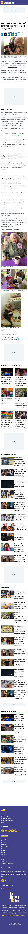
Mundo (3, 852)
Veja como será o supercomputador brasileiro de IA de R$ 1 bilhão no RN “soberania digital (19, 749)
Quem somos (4, 815)
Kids (2, 848)
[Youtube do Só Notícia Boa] (15, 830)
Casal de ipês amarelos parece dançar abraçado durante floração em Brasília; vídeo (20, 760)
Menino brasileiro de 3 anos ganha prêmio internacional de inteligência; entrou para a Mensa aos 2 (20, 494)
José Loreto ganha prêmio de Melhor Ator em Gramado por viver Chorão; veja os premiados (19, 728)
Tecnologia (4, 861)
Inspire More (14, 334)
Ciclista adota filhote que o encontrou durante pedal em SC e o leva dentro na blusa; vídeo (20, 517)
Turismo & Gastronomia (7, 863)
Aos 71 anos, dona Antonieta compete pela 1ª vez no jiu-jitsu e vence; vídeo (19, 536)
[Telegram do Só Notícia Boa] (12, 830)
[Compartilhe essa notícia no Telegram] (16, 34)
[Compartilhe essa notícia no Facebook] (2, 34)
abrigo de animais (13, 155)
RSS (2, 822)
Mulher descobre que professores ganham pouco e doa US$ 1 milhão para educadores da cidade (20, 771)
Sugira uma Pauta (6, 818)
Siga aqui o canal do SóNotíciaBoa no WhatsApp (14, 134)
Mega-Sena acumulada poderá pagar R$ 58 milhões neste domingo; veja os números (20, 683)
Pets (2, 856)
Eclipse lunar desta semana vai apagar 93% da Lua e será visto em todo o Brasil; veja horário (19, 672)
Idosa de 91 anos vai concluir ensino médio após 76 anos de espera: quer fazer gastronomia (20, 605)
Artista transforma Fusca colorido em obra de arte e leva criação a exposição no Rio (20, 738)
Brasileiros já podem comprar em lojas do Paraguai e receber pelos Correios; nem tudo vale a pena (19, 461)
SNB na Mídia (4, 813)
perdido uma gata (12, 67)
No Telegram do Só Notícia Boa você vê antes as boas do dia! (9, 338)
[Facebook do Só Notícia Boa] (2, 830)
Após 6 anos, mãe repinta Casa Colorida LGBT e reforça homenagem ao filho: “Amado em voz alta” (6, 424)
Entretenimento (5, 846)
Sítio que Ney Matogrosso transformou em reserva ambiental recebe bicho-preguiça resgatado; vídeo (21, 402)
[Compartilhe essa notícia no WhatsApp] (12, 34)
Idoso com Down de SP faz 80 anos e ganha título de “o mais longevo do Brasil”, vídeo (20, 662)
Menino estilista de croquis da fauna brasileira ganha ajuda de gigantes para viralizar (19, 641)
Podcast (3, 850)
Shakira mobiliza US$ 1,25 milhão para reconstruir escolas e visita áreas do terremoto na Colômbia (21, 424)
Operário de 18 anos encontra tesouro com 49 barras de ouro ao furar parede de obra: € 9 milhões (19, 629)
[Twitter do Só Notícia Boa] (9, 830)
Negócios (3, 854)
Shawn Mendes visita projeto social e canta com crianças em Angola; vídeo (6, 400)
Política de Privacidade (7, 820)
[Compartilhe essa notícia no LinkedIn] (9, 34)
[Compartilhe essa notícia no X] (5, 34)
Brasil (2, 841)
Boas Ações (4, 839)
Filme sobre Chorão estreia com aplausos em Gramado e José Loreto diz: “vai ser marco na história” (20, 506)
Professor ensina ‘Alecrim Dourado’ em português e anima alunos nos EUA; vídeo (20, 526)
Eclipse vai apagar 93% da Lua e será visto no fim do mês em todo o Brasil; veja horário (20, 483)
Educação (3, 844)
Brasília (3, 842)
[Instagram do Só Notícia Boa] (6, 830)
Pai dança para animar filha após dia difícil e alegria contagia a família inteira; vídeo (20, 558)
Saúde (3, 858)
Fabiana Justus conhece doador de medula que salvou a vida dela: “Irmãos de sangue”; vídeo (20, 381)
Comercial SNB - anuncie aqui (9, 816)
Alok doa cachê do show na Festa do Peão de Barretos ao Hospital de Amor (6, 380)
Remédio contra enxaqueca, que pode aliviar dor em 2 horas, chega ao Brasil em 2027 (19, 547)
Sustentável (4, 859)
